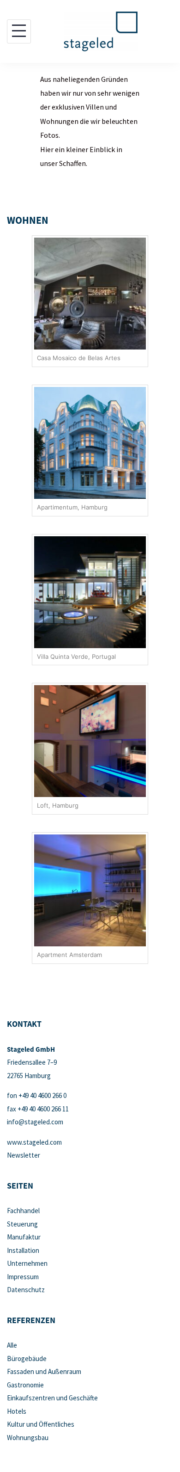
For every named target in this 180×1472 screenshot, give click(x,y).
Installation (23, 1250)
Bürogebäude (27, 1358)
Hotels (16, 1411)
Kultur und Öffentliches (40, 1424)
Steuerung (22, 1224)
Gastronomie (25, 1384)
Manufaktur (24, 1237)
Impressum (23, 1276)
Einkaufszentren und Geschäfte (52, 1397)
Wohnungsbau (27, 1437)
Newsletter (23, 1155)
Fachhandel (23, 1210)
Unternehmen (27, 1263)
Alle (12, 1345)
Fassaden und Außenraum (44, 1371)
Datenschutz (26, 1289)
